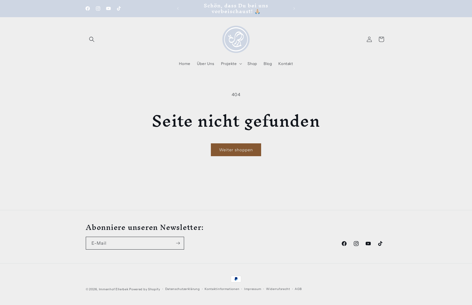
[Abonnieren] (178, 243)
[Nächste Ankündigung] (294, 8)
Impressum (252, 289)
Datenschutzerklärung (182, 289)
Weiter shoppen (236, 149)
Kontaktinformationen (222, 289)
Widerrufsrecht (278, 289)
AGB (298, 289)
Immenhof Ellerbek (114, 289)
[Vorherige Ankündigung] (178, 8)
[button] (92, 39)
